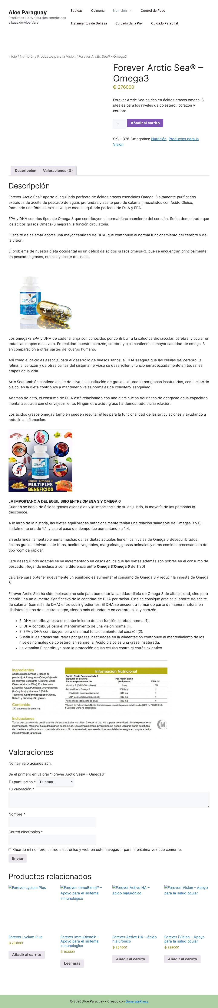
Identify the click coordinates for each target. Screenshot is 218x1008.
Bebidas (76, 11)
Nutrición (120, 11)
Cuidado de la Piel (129, 23)
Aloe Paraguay (28, 12)
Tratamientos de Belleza (88, 23)
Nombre (17, 814)
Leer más (72, 963)
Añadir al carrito (145, 123)
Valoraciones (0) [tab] (58, 170)
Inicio (13, 56)
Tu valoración (21, 789)
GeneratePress (137, 1001)
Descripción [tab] (25, 170)
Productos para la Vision (56, 56)
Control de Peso (153, 11)
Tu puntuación (22, 782)
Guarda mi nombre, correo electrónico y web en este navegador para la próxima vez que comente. (97, 849)
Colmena (98, 11)
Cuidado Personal (164, 23)
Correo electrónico (26, 832)
